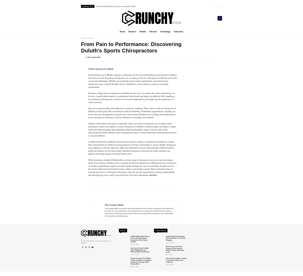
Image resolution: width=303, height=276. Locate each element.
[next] (220, 6)
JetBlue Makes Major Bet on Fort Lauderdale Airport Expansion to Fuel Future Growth (140, 239)
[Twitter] (89, 247)
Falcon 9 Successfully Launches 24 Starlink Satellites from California (176, 260)
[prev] (216, 6)
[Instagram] (86, 247)
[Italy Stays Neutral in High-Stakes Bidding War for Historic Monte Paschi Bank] (124, 251)
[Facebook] (82, 247)
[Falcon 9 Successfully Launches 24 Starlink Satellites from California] (159, 261)
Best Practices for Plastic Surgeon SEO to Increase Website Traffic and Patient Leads (175, 249)
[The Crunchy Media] (83, 57)
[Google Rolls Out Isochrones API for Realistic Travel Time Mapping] (159, 239)
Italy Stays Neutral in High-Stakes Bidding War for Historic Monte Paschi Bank (140, 250)
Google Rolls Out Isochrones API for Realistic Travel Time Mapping (176, 238)
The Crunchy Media (94, 57)
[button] (220, 18)
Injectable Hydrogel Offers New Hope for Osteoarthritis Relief (116, 6)
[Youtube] (92, 247)
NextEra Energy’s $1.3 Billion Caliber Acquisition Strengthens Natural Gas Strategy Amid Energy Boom (141, 261)
